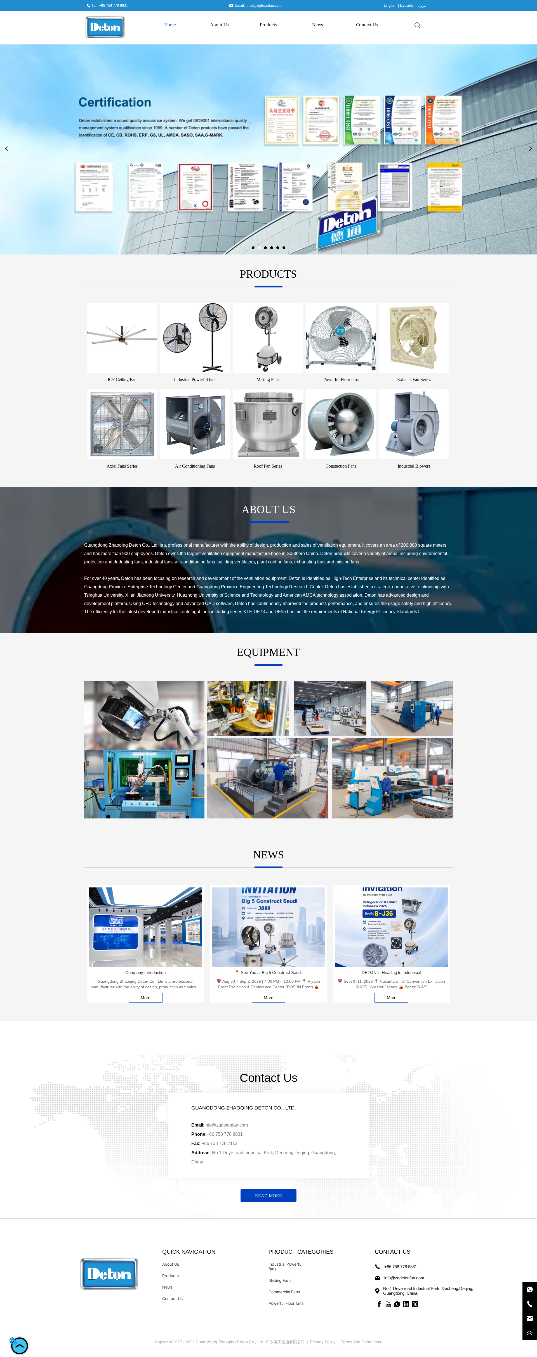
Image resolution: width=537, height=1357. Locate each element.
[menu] (268, 24)
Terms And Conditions (361, 1341)
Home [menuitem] (170, 24)
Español (407, 5)
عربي (422, 5)
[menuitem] (268, 24)
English (390, 5)
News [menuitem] (317, 24)
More (145, 997)
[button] (268, 25)
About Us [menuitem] (219, 24)
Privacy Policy (323, 1341)
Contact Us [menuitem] (367, 24)
